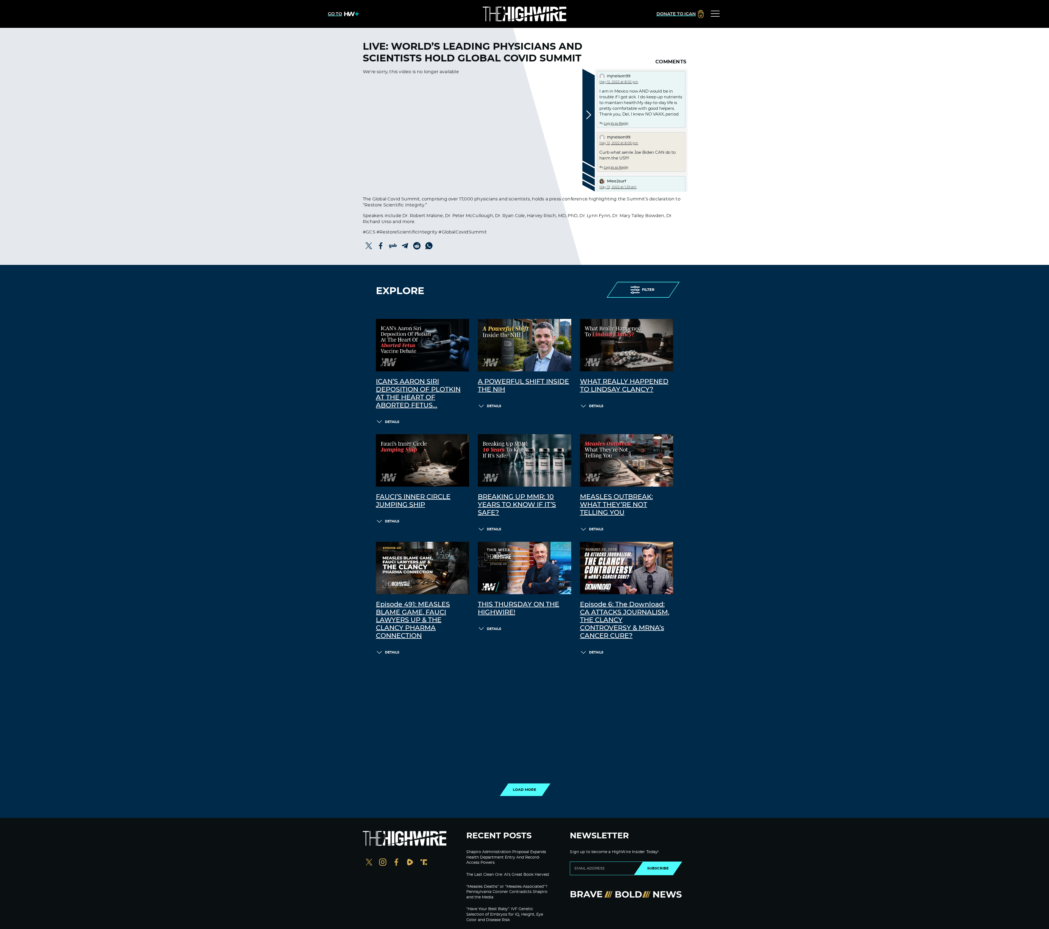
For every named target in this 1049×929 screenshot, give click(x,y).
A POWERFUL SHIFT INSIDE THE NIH (523, 385)
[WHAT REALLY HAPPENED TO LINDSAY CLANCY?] (626, 345)
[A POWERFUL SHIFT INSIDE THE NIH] (524, 345)
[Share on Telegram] (405, 246)
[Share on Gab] (393, 246)
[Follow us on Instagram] (382, 862)
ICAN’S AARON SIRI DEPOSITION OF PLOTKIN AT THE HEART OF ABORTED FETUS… (418, 393)
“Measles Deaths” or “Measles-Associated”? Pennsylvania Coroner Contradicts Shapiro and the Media (506, 892)
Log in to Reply (616, 123)
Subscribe (658, 868)
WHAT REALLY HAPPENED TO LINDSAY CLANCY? (624, 385)
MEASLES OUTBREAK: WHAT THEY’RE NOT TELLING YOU (616, 505)
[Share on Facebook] (381, 246)
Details (392, 422)
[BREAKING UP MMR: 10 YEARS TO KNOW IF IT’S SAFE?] (524, 460)
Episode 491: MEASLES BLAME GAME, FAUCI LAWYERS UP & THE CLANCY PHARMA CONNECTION (413, 620)
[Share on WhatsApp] (429, 246)
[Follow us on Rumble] (410, 863)
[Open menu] (715, 14)
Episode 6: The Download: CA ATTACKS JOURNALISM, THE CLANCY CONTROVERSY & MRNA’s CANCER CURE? (624, 620)
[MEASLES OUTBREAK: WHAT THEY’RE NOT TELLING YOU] (626, 460)
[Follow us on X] (369, 862)
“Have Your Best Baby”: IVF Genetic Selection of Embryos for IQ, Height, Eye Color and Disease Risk (504, 914)
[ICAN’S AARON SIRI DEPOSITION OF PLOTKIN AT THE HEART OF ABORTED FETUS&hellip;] (422, 345)
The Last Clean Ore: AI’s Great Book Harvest (507, 875)
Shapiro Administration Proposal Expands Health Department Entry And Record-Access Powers (506, 857)
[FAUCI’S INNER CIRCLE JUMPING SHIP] (422, 460)
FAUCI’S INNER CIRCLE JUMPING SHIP (413, 501)
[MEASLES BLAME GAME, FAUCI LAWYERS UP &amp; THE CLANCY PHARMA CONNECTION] (422, 568)
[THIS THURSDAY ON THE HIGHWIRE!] (524, 568)
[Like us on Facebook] (396, 862)
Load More (524, 790)
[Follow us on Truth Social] (423, 863)
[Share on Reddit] (417, 246)
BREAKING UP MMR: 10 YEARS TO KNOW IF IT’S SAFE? (517, 505)
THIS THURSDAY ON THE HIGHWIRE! (518, 608)
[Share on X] (369, 246)
